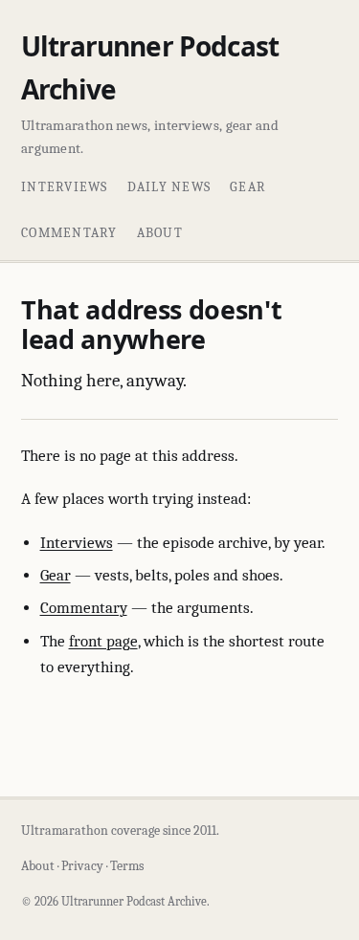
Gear (248, 187)
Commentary (69, 233)
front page (103, 641)
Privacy (82, 866)
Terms (127, 866)
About (160, 233)
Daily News (169, 187)
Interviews (64, 187)
